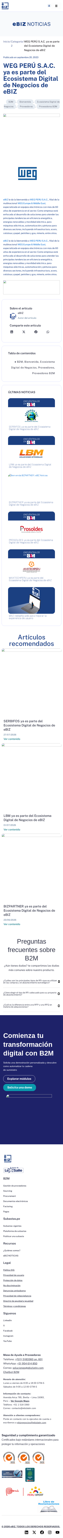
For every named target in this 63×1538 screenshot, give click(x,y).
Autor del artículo (27, 318)
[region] (31, 287)
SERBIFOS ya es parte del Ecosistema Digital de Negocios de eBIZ (29, 725)
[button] (49, 5)
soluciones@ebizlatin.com (28, 1367)
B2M (11, 102)
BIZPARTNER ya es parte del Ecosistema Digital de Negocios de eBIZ (29, 910)
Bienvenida (25, 102)
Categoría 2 (17, 43)
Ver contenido (12, 739)
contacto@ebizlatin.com (24, 1408)
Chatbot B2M (11, 1372)
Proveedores (26, 106)
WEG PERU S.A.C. (39, 199)
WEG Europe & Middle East (31, 203)
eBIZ (5, 199)
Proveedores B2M (48, 106)
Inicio (6, 41)
